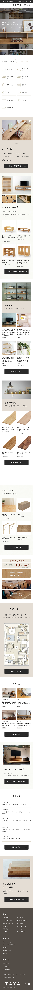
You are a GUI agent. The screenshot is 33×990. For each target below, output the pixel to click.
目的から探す (25, 61)
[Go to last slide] (4, 130)
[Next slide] (29, 130)
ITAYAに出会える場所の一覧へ (16, 781)
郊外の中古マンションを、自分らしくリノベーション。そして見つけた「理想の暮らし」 (9, 724)
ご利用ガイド (6, 966)
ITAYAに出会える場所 (9, 944)
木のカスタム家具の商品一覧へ (16, 271)
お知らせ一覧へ (16, 847)
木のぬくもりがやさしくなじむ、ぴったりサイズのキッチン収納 (9, 703)
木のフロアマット (21, 926)
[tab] (15, 143)
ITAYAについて (7, 942)
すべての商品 (6, 917)
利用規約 (5, 977)
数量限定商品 (21, 931)
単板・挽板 (5, 929)
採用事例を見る (7, 950)
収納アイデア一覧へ (16, 671)
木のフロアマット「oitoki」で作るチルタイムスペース (24, 703)
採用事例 (3, 706)
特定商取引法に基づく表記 (19, 974)
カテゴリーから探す (8, 61)
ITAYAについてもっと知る (16, 899)
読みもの (5, 947)
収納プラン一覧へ (16, 371)
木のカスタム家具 (7, 920)
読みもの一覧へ (16, 734)
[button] (3, 5)
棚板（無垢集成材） (22, 920)
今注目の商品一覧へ (16, 462)
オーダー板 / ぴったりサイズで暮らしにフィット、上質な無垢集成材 (24, 724)
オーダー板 (20, 917)
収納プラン (5, 926)
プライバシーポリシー (7, 974)
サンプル (5, 931)
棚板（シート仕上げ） (8, 923)
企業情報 (10, 977)
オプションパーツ (22, 929)
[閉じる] (30, 1)
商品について (19, 727)
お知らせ (5, 953)
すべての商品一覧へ (16, 547)
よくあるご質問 (7, 969)
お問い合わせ (6, 963)
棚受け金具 (20, 923)
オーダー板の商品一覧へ (16, 166)
